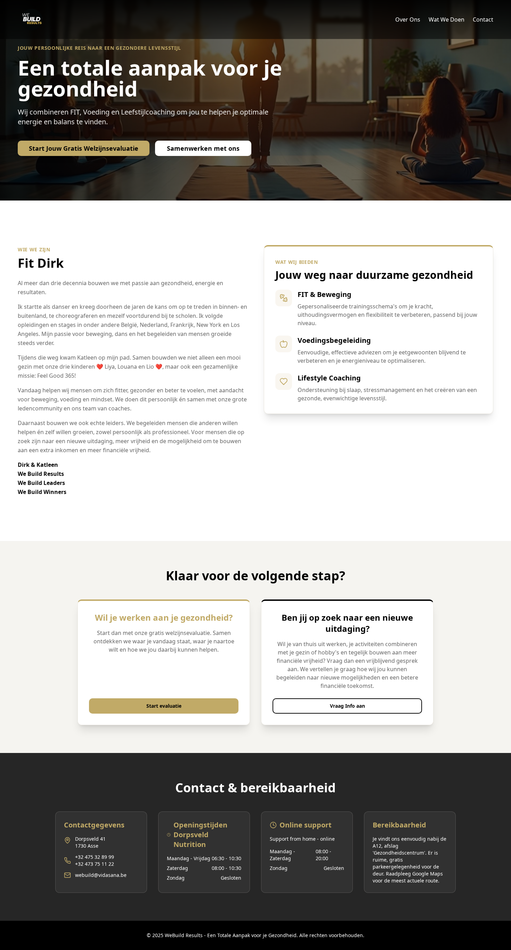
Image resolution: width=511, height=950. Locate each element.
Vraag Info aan (347, 705)
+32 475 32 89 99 (94, 857)
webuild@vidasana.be (101, 875)
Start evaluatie (163, 705)
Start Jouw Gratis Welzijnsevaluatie (83, 148)
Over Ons (407, 19)
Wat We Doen (446, 19)
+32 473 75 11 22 (94, 864)
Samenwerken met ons (203, 148)
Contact (483, 19)
